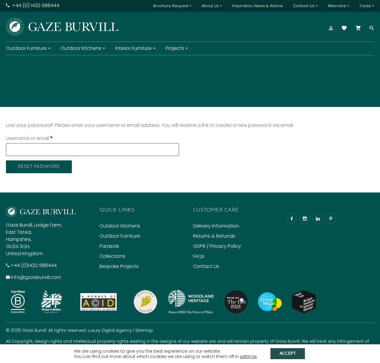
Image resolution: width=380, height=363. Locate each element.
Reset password (39, 167)
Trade (365, 6)
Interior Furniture (133, 48)
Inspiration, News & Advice (257, 6)
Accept (287, 353)
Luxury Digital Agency (110, 330)
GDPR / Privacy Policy (217, 246)
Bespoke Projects (119, 266)
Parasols (109, 246)
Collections (112, 256)
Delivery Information (216, 225)
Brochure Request (170, 6)
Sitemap (144, 330)
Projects (175, 48)
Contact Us (303, 6)
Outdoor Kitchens (81, 48)
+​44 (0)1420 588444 (34, 265)
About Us (210, 6)
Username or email (29, 138)
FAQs (198, 256)
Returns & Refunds (214, 236)
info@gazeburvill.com (36, 277)
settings (248, 356)
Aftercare (337, 6)
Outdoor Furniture (26, 48)
